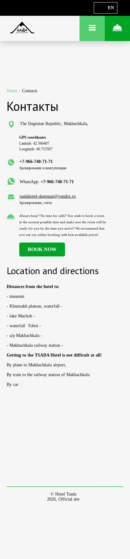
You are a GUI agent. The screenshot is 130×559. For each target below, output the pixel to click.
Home (13, 90)
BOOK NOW (42, 249)
